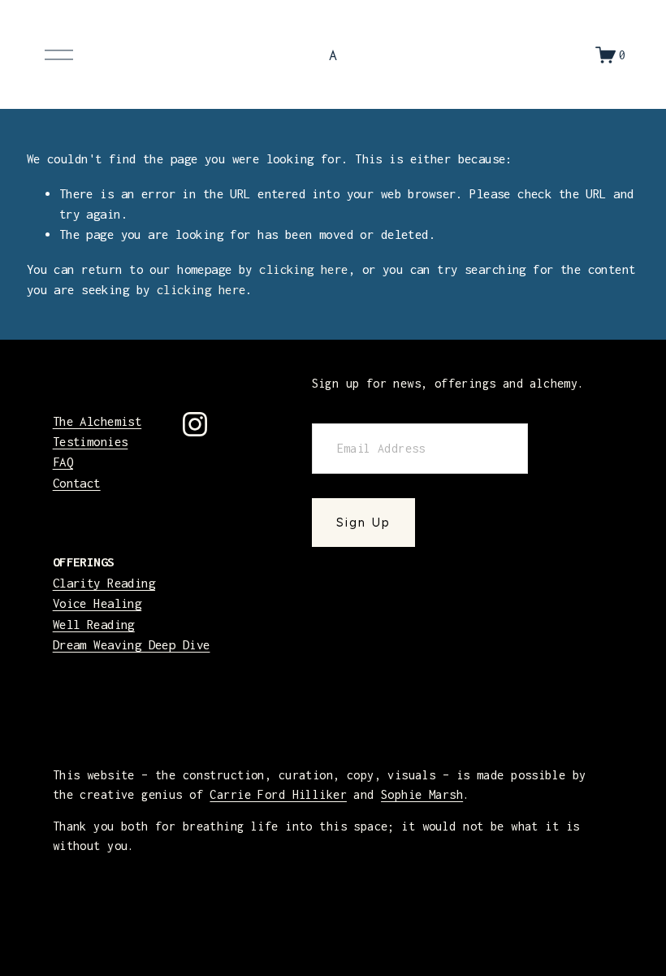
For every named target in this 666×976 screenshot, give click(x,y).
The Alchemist (97, 421)
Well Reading (94, 624)
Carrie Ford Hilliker (278, 794)
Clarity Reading (104, 582)
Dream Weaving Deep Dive (131, 644)
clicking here (303, 269)
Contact (77, 482)
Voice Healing (97, 603)
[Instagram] (195, 424)
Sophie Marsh (422, 794)
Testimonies (90, 441)
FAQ (63, 461)
